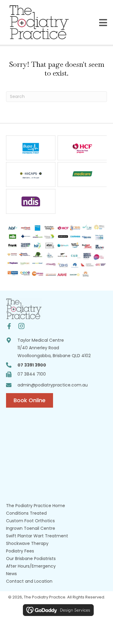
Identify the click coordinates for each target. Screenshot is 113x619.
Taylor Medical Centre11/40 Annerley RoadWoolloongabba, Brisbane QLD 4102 (54, 348)
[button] (9, 326)
